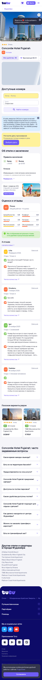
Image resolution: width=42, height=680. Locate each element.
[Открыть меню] (38, 3)
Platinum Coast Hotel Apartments (13, 575)
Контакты (5, 653)
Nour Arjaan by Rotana (10, 567)
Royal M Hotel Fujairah (10, 565)
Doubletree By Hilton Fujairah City (13, 555)
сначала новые (7, 245)
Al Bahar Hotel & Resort (10, 552)
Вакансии (5, 651)
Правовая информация (9, 656)
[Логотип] (6, 3)
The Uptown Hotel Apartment (12, 557)
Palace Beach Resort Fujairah (12, 560)
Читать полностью (10, 279)
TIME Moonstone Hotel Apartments (14, 573)
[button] (22, 3)
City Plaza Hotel (7, 562)
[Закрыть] (38, 118)
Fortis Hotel (6, 578)
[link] (8, 193)
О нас (3, 649)
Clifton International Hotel (11, 570)
